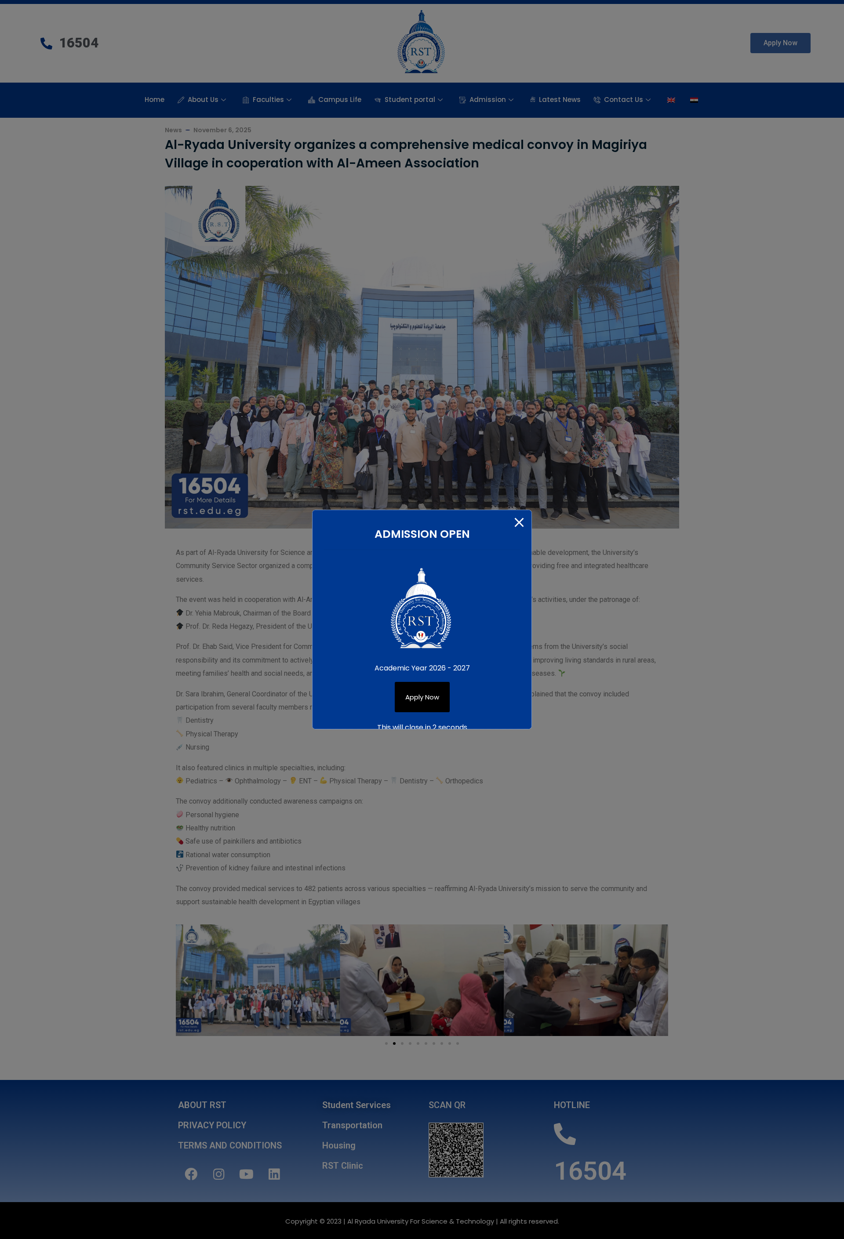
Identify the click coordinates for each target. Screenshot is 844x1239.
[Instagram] (218, 1174)
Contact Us (623, 99)
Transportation (352, 1125)
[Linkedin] (274, 1174)
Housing (339, 1145)
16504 (590, 1171)
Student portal (410, 99)
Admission (487, 99)
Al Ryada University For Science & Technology (420, 1221)
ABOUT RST (202, 1105)
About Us (203, 99)
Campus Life (339, 99)
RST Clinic (342, 1165)
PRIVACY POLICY (212, 1125)
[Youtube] (246, 1174)
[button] (780, 43)
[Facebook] (191, 1174)
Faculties (268, 99)
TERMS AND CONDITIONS (230, 1145)
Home (154, 99)
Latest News (560, 99)
